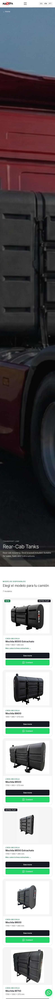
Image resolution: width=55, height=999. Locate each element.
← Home (6, 11)
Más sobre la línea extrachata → (18, 648)
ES (41, 4)
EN (46, 4)
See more (27, 655)
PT (50, 4)
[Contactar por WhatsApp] (48, 992)
